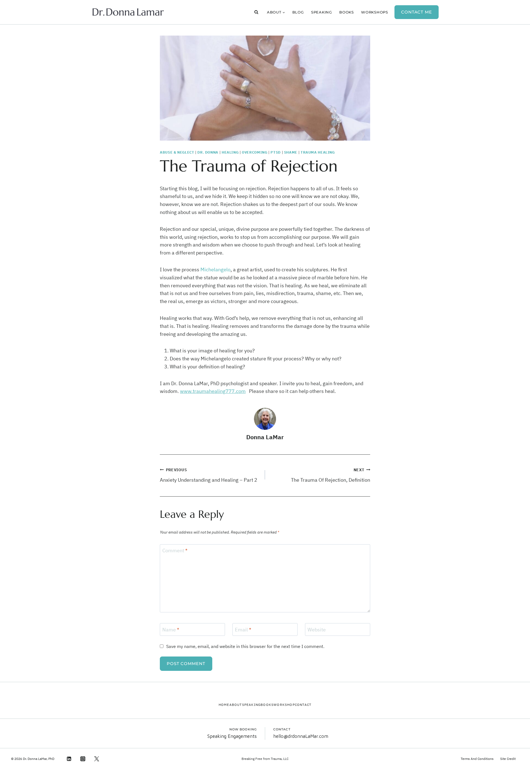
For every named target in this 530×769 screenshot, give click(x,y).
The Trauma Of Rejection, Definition (330, 475)
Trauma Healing (318, 152)
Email (243, 629)
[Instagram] (82, 758)
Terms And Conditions (477, 759)
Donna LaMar (265, 437)
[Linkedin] (69, 758)
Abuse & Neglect (177, 152)
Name (170, 629)
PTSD (276, 152)
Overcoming (254, 152)
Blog (298, 12)
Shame (290, 152)
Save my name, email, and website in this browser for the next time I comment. (245, 646)
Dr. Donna (207, 152)
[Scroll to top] (516, 757)
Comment (174, 551)
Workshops (374, 12)
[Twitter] (97, 758)
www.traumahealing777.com (213, 391)
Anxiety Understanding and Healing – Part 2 (208, 475)
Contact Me (416, 12)
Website (317, 629)
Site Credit (508, 759)
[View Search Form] (256, 12)
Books (346, 12)
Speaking (321, 12)
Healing (230, 152)
